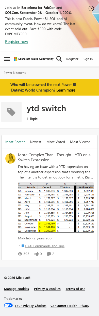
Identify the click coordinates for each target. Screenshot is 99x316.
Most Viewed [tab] (80, 141)
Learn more (65, 90)
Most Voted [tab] (55, 141)
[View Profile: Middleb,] (10, 158)
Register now (16, 41)
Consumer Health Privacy (70, 305)
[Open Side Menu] (6, 59)
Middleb (24, 238)
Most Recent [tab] (15, 141)
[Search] (59, 59)
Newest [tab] (35, 141)
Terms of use (75, 288)
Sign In (88, 59)
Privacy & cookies (47, 288)
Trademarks (13, 298)
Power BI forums (15, 73)
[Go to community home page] (34, 59)
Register (72, 59)
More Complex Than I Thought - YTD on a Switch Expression (54, 157)
